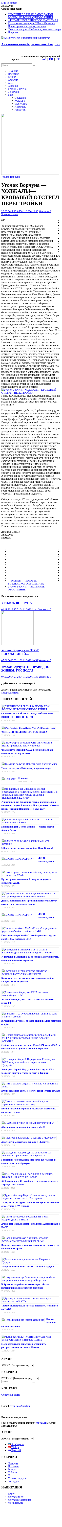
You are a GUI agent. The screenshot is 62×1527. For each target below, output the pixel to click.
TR (58, 59)
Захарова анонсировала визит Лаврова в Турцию (27, 1266)
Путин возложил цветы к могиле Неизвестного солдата (30, 1091)
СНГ (10, 82)
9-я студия (13, 91)
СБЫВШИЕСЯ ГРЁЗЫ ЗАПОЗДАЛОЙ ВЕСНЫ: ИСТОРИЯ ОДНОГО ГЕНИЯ (30, 16)
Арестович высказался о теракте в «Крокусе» (25, 1142)
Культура (20, 100)
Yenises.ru (44, 211)
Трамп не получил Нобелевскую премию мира (34, 29)
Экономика (21, 103)
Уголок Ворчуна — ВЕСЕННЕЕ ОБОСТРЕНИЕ (26, 588)
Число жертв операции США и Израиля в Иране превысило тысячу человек (31, 25)
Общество (20, 97)
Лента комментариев (19, 1499)
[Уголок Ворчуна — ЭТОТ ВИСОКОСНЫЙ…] (17, 644)
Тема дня (13, 70)
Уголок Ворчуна (17, 88)
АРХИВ (5, 1365)
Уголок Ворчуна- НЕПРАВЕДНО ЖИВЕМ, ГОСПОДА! (25, 668)
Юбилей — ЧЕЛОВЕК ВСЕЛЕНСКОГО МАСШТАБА (26, 582)
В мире (12, 76)
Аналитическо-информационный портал (30, 44)
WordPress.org (15, 1502)
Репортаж (20, 109)
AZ (44, 59)
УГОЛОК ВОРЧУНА (16, 603)
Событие (13, 79)
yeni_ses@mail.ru (20, 1406)
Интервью (20, 106)
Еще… (11, 94)
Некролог (13, 32)
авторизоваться (10, 692)
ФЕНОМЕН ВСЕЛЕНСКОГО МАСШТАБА (33, 20)
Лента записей (16, 1496)
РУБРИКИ (7, 1378)
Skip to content (9, 2)
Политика (13, 73)
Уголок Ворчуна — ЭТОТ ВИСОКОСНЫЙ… (20, 652)
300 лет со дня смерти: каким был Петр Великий (27, 848)
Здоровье (13, 85)
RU (51, 59)
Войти (11, 1493)
